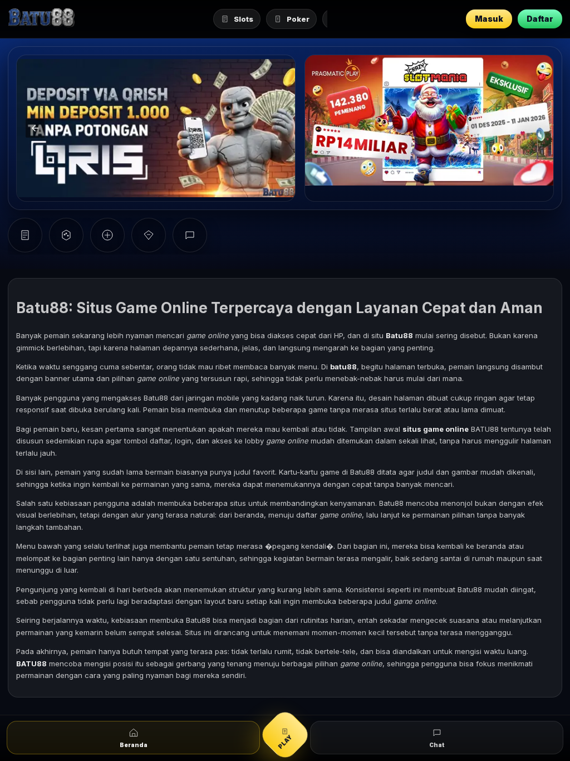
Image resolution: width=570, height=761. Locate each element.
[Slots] (25, 235)
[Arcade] (107, 235)
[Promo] (148, 235)
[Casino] (66, 235)
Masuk (489, 18)
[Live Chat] (190, 235)
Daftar (540, 18)
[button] (35, 128)
